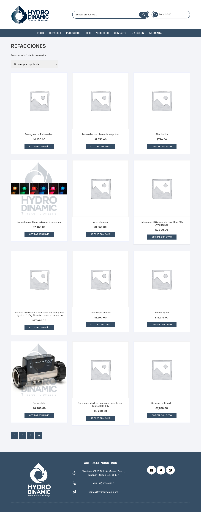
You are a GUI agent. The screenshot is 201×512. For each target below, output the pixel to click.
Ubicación (138, 33)
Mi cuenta (155, 33)
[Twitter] (161, 470)
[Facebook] (152, 470)
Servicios (55, 33)
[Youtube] (171, 470)
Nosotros (102, 33)
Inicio (40, 33)
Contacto (120, 33)
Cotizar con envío (39, 146)
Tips (88, 33)
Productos (73, 33)
